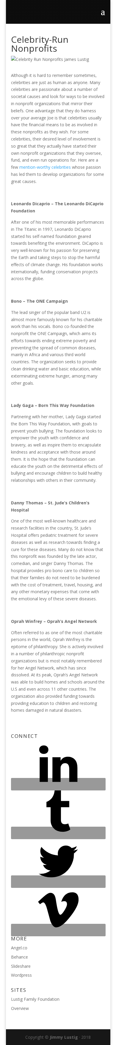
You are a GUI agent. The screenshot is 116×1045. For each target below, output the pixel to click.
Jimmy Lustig (64, 1037)
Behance (19, 957)
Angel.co (19, 948)
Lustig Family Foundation (35, 999)
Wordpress (21, 975)
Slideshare (21, 966)
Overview (20, 1008)
